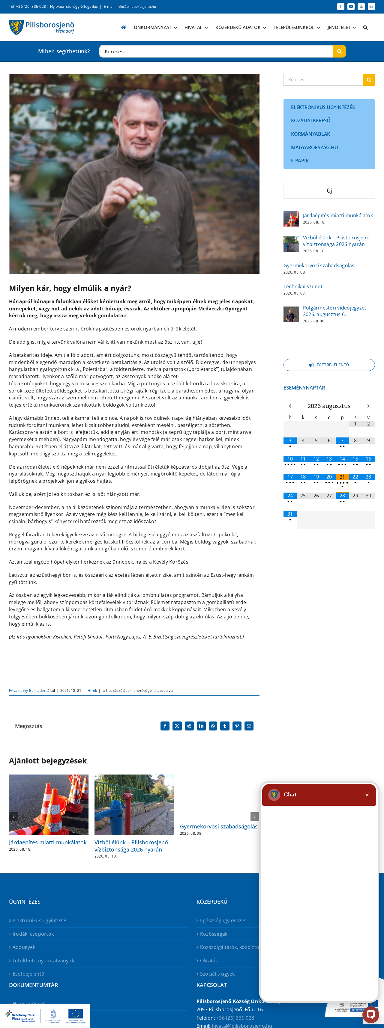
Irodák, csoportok (33, 934)
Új (329, 190)
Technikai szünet (303, 286)
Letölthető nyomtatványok (43, 960)
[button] (365, 27)
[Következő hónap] (368, 406)
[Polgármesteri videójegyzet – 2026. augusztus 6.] (291, 310)
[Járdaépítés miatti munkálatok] (291, 215)
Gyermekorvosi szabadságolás (219, 826)
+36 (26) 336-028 (235, 1018)
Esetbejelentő (28, 973)
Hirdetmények (29, 1003)
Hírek (92, 690)
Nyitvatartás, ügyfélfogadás (74, 6)
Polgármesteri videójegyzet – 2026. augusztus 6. (336, 311)
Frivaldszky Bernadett (27, 690)
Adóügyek (24, 947)
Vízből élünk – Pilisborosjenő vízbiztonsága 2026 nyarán (131, 846)
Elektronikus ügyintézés (40, 920)
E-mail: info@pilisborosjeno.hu (130, 6)
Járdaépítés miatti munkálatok (48, 842)
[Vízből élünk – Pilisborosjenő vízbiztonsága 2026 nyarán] (291, 240)
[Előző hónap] (290, 406)
